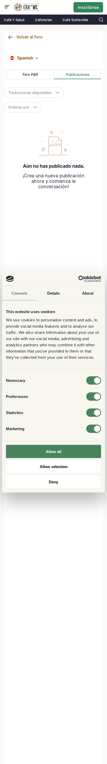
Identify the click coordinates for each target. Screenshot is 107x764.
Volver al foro (29, 36)
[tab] (30, 74)
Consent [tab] (19, 293)
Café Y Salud (14, 20)
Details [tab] (53, 293)
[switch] (93, 396)
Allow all (53, 451)
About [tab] (87, 293)
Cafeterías (43, 20)
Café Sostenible (75, 20)
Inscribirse (88, 7)
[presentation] (30, 74)
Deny (53, 481)
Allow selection (54, 466)
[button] (37, 58)
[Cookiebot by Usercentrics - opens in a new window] (78, 278)
